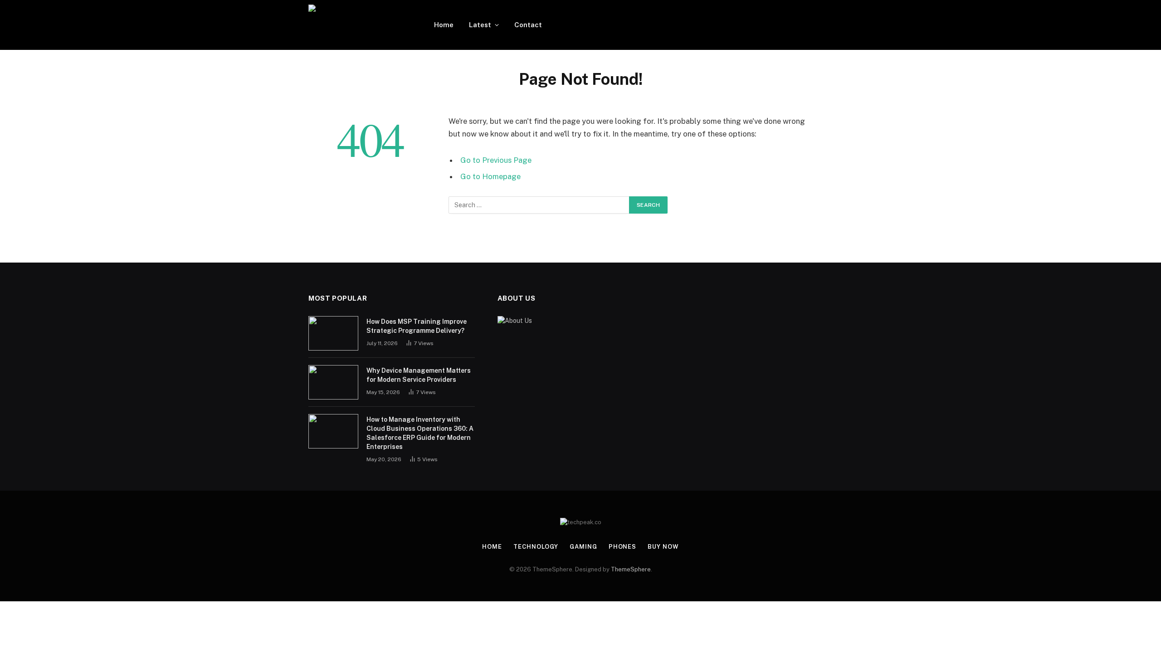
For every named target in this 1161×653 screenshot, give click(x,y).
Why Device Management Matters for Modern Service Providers (418, 375)
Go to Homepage (490, 176)
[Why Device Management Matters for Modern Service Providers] (333, 382)
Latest (480, 25)
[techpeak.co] (359, 25)
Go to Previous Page (496, 160)
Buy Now (663, 546)
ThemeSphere (631, 569)
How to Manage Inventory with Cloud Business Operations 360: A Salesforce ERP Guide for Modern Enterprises (419, 433)
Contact (528, 25)
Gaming (583, 546)
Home (444, 25)
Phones (622, 546)
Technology (535, 546)
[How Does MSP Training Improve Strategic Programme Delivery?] (333, 333)
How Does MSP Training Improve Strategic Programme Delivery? (416, 326)
